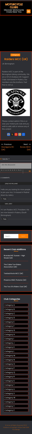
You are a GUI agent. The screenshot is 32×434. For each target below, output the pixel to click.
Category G (9, 330)
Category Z (9, 410)
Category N (9, 360)
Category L (9, 351)
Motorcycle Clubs (14, 6)
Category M (9, 355)
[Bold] (2, 170)
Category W (9, 397)
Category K (9, 347)
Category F (9, 326)
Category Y (9, 406)
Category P (9, 368)
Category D (9, 317)
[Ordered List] (10, 170)
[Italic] (4, 170)
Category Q (9, 372)
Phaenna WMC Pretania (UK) (15, 280)
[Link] (19, 170)
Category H (9, 334)
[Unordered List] (12, 170)
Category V (9, 393)
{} (21, 170)
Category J (9, 343)
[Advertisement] (16, 32)
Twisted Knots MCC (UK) (13, 273)
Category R (15, 55)
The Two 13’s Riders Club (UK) (15, 286)
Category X (9, 402)
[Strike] (8, 170)
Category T (9, 385)
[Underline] (6, 170)
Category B (9, 309)
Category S (9, 381)
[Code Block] (17, 170)
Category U (9, 389)
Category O (9, 364)
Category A (9, 305)
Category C (9, 313)
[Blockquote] (14, 170)
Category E (9, 322)
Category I (9, 338)
